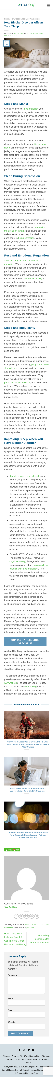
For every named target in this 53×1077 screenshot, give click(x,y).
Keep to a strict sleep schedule (24, 476)
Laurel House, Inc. (10, 1070)
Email (11, 1010)
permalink (30, 927)
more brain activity (33, 278)
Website (12, 1022)
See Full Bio (10, 907)
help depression (26, 238)
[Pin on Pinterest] (31, 916)
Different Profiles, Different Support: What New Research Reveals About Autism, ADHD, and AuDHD (28, 835)
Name (11, 998)
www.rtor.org (10, 683)
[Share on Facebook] (16, 916)
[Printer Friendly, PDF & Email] (12, 849)
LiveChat (34, 1073)
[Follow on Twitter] (29, 1050)
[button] (48, 5)
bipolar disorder (31, 109)
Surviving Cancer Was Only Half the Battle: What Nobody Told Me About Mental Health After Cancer (28, 744)
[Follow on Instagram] (24, 1050)
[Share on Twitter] (21, 916)
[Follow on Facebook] (20, 1050)
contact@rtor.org (28, 1059)
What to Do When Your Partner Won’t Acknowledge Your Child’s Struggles (28, 789)
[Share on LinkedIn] (36, 916)
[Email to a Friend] (26, 916)
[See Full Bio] (18, 907)
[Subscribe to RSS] (33, 1050)
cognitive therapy (18, 561)
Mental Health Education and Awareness (22, 19)
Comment (13, 975)
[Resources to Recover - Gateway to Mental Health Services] (26, 5)
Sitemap (6, 1056)
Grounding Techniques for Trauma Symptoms (39, 939)
